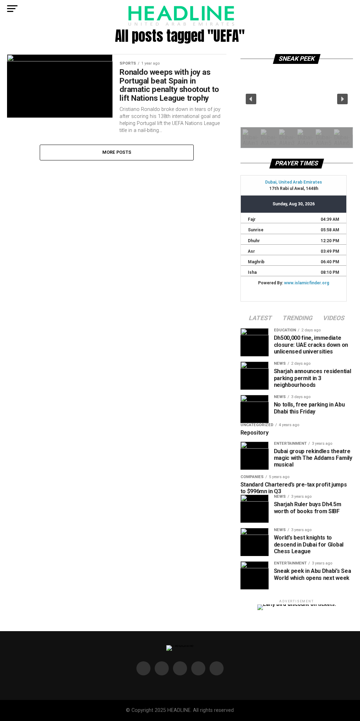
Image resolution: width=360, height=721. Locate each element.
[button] (251, 99)
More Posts (116, 152)
